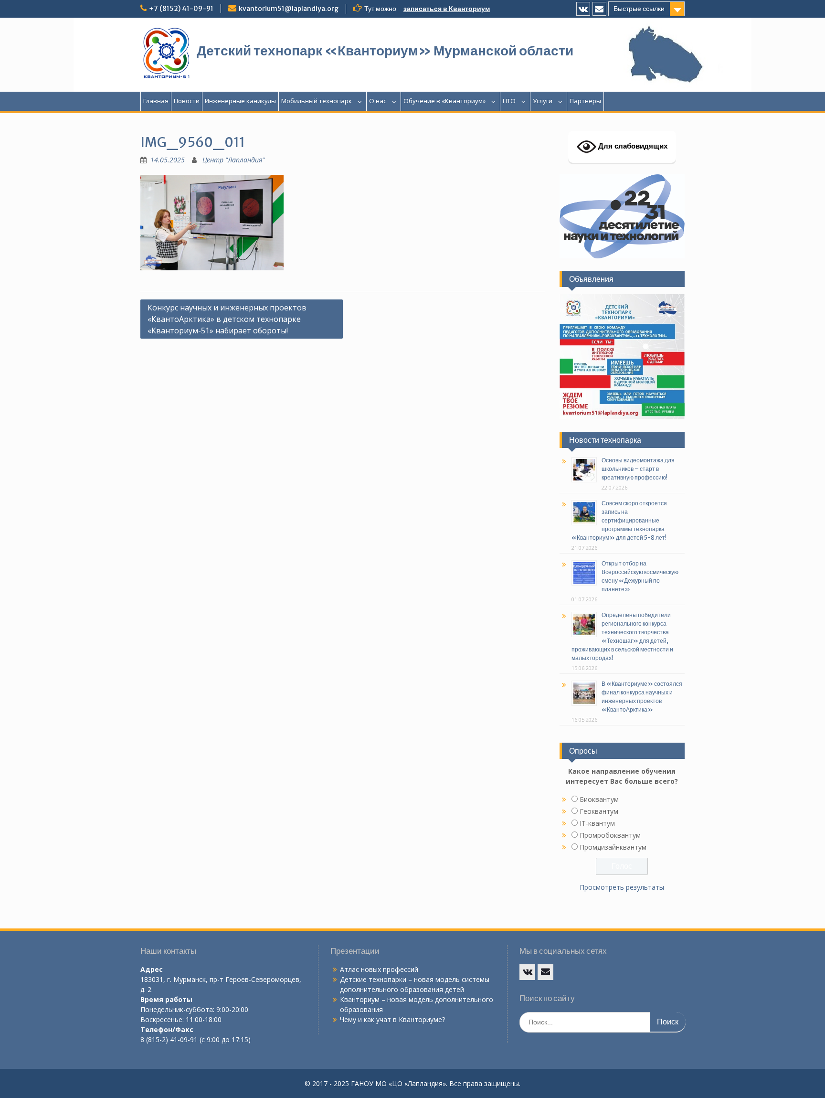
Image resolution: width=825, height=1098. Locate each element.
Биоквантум (599, 799)
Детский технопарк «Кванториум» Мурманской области (385, 50)
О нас (377, 100)
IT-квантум (597, 823)
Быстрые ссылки (639, 8)
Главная (156, 100)
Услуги (542, 100)
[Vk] (583, 9)
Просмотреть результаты (622, 887)
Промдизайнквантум (613, 847)
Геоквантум (599, 811)
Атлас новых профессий (379, 969)
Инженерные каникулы (240, 100)
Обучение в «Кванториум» (444, 100)
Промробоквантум (610, 835)
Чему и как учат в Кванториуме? (392, 1019)
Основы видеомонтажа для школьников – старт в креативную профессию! (638, 469)
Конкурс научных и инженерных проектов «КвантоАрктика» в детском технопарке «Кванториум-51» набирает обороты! (227, 319)
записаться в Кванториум (446, 8)
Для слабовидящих (631, 146)
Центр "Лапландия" (233, 159)
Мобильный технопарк (316, 100)
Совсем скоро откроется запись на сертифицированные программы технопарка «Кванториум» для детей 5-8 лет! (619, 520)
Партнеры (585, 100)
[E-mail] (599, 9)
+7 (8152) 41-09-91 (181, 8)
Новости (187, 100)
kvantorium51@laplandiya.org (288, 8)
